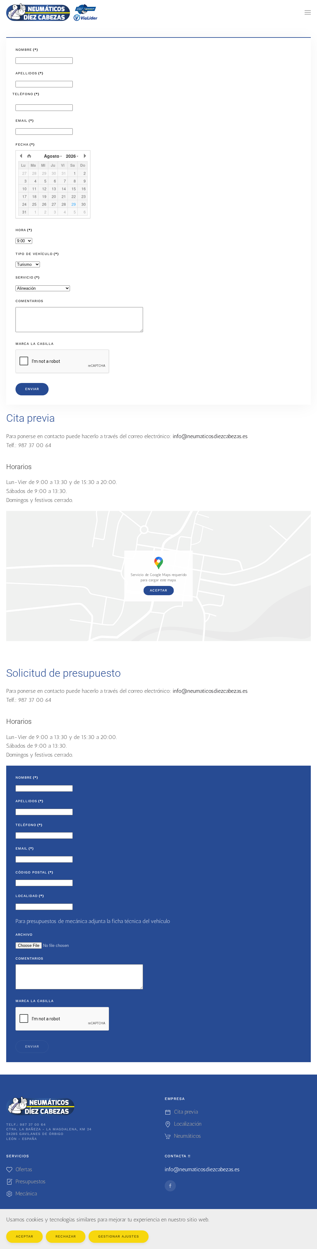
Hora (23, 230)
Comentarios (29, 301)
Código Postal (34, 872)
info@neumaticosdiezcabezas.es (210, 436)
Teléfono (25, 94)
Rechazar (65, 1236)
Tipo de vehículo (37, 254)
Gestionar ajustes (118, 1236)
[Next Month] (84, 156)
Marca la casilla (34, 344)
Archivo (24, 935)
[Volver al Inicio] (52, 12)
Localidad (29, 896)
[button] (308, 12)
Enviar (32, 389)
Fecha (25, 145)
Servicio (27, 277)
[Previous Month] (21, 156)
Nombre (26, 50)
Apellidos (29, 73)
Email (24, 121)
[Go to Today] (29, 156)
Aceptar (158, 590)
